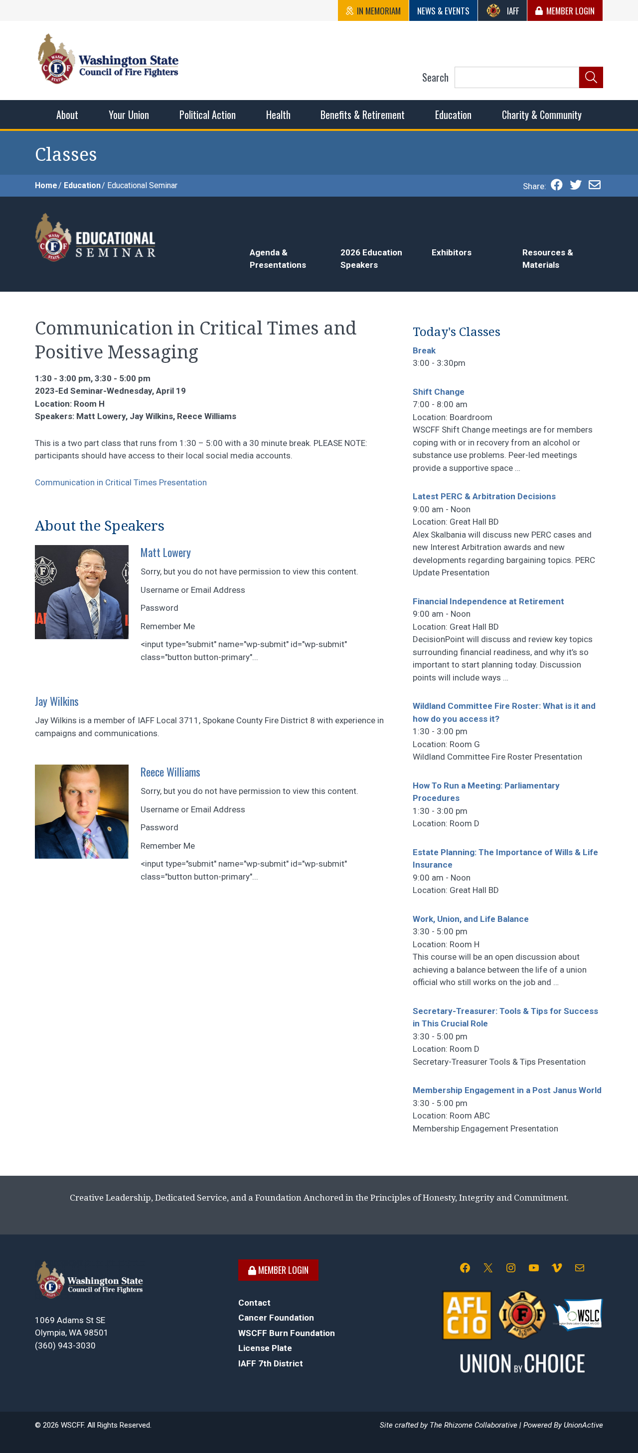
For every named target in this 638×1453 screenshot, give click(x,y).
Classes (66, 154)
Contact (254, 1303)
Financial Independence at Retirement (488, 601)
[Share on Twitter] (575, 186)
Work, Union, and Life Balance (471, 919)
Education (82, 185)
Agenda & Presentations (278, 258)
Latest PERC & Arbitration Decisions (484, 496)
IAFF (513, 10)
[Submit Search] (591, 78)
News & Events (443, 10)
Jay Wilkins (57, 701)
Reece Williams (170, 772)
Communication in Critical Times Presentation (121, 482)
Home (46, 185)
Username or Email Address (193, 590)
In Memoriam (379, 10)
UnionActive (583, 1425)
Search (435, 77)
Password (159, 608)
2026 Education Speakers (371, 258)
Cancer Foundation (276, 1318)
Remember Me (168, 626)
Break (424, 350)
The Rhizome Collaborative (473, 1425)
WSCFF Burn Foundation (286, 1333)
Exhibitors (452, 252)
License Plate (265, 1348)
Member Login (570, 10)
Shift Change (439, 392)
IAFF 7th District (270, 1363)
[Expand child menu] (67, 114)
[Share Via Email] (594, 186)
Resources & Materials (547, 258)
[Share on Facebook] (556, 186)
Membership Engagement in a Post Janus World (507, 1090)
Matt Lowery (166, 552)
